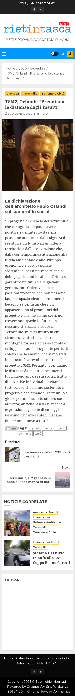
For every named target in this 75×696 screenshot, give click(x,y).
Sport (55, 542)
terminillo (25, 433)
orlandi (47, 428)
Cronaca (13, 93)
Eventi (53, 512)
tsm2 (38, 433)
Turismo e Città (53, 93)
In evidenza (41, 517)
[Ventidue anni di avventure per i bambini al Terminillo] (17, 523)
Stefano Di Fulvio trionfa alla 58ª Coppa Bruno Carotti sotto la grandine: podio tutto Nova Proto (51, 565)
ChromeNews (37, 691)
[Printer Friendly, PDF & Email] (11, 428)
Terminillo (30, 93)
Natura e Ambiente (47, 522)
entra (70, 54)
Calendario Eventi (29, 658)
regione (60, 428)
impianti (34, 428)
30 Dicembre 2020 (20, 113)
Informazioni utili (30, 663)
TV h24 (50, 663)
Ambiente (40, 512)
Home (8, 658)
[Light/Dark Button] (55, 54)
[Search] (63, 54)
